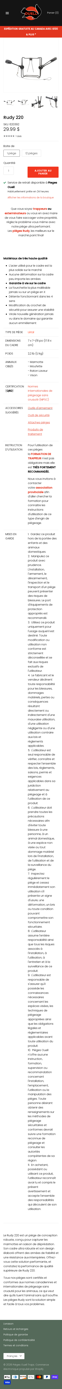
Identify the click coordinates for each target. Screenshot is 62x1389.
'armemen (44, 408)
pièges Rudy (21, 231)
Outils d (33, 408)
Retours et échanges (15, 1329)
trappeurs (40, 209)
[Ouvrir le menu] (7, 13)
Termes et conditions (15, 1345)
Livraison (8, 1323)
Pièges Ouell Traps (23, 1364)
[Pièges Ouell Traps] (31, 13)
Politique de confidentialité (19, 1340)
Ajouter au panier (43, 172)
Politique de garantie (15, 1334)
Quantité (9, 163)
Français (12, 1356)
